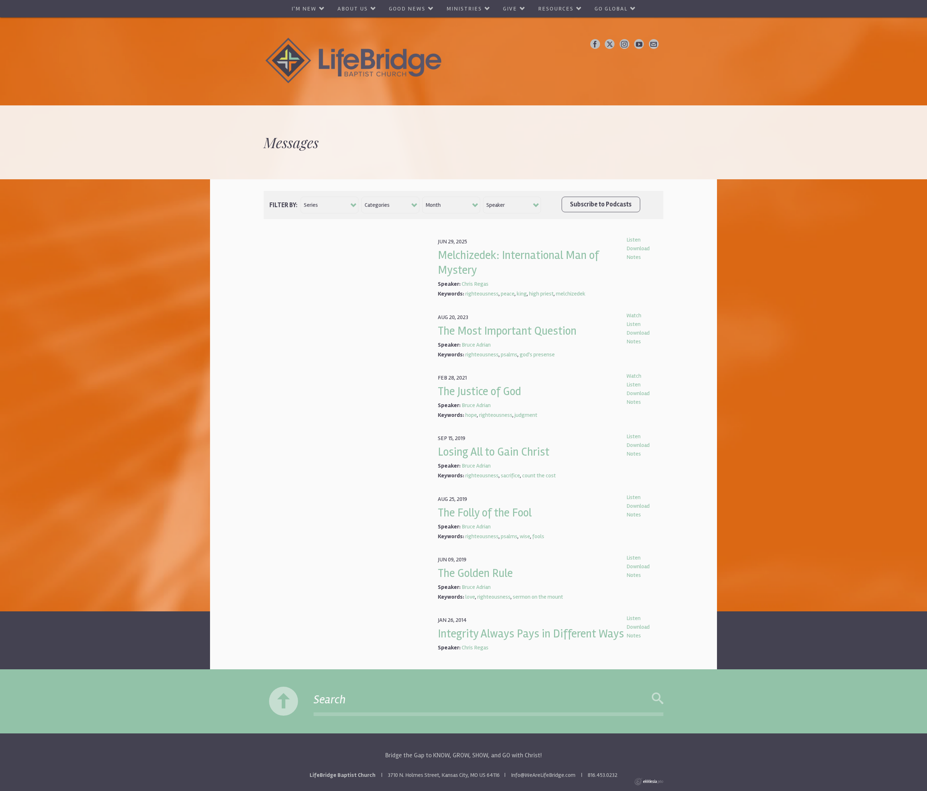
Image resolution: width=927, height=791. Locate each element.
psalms (509, 354)
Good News (407, 8)
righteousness (482, 293)
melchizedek (571, 293)
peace (508, 293)
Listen (633, 239)
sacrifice (510, 475)
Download (638, 248)
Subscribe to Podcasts (601, 204)
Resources (556, 8)
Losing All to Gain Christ (493, 452)
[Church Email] (654, 44)
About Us (352, 8)
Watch (633, 315)
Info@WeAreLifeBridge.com (543, 775)
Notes (633, 257)
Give (510, 8)
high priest (541, 293)
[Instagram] (624, 44)
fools (538, 536)
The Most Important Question (507, 331)
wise (525, 536)
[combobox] (329, 205)
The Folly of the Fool (485, 513)
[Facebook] (595, 44)
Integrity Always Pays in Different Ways (531, 634)
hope (471, 415)
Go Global (611, 8)
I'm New (303, 8)
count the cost (539, 475)
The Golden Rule (475, 573)
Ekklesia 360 (648, 781)
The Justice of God (479, 391)
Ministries (464, 8)
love (470, 596)
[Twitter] (609, 44)
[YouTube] (639, 44)
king (522, 293)
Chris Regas (475, 284)
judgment (526, 415)
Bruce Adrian (476, 344)
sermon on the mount (538, 596)
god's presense (537, 354)
